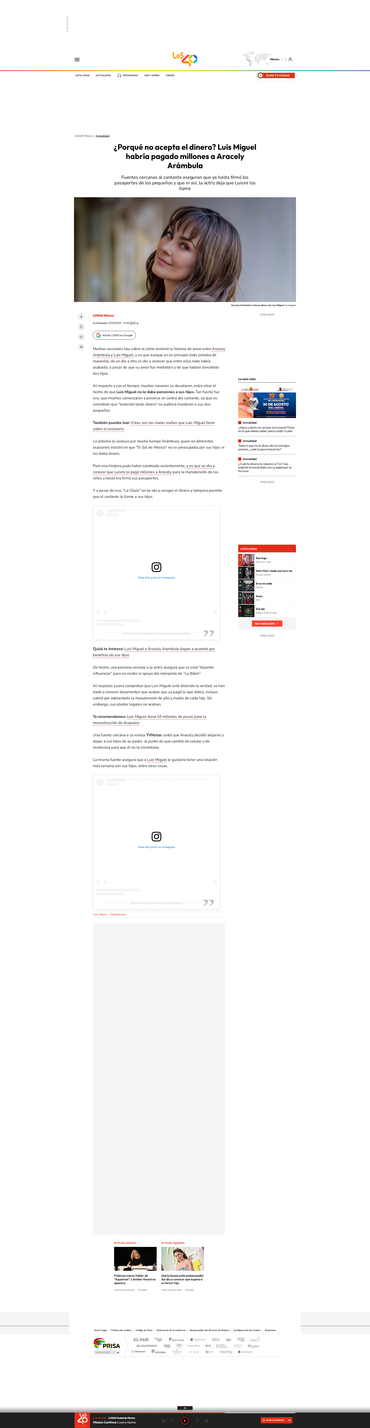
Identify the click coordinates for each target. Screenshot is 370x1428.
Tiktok (166, 1304)
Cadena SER (214, 1340)
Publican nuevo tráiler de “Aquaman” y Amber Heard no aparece (135, 1279)
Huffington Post (146, 1344)
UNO (167, 1344)
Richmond (138, 1350)
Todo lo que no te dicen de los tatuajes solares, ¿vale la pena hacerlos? (263, 447)
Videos (170, 75)
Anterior (163, 1420)
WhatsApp (81, 336)
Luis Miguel (157, 759)
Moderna (157, 1350)
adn (239, 1340)
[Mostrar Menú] (79, 59)
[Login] (290, 59)
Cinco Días (193, 1344)
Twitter (81, 326)
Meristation (244, 1350)
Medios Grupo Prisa (106, 1352)
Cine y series (152, 75)
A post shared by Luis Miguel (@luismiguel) (156, 903)
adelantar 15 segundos (197, 1420)
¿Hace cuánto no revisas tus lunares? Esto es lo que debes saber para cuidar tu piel (266, 429)
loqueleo (226, 1350)
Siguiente (206, 1420)
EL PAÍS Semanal (222, 1344)
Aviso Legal (100, 1330)
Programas (130, 75)
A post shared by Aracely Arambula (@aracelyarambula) (156, 633)
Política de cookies (121, 1330)
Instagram (181, 1304)
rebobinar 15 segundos (172, 1420)
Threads (204, 1304)
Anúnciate (270, 1330)
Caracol (253, 1340)
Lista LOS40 (82, 75)
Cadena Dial (208, 1344)
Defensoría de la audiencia (171, 1330)
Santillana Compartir (198, 1340)
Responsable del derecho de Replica (209, 1330)
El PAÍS (141, 1340)
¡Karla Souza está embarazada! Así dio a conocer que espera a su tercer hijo (182, 1279)
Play (185, 1420)
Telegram (81, 346)
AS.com (226, 1340)
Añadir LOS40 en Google (117, 335)
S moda (209, 1350)
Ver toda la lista (265, 623)
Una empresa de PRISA (107, 1343)
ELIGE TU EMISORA (275, 1420)
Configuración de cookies (247, 1330)
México (274, 59)
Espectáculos (118, 914)
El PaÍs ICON (193, 1350)
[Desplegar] (185, 1408)
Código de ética (144, 1330)
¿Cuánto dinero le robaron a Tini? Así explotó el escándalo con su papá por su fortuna (265, 467)
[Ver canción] (248, 560)
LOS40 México (185, 59)
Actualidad (103, 75)
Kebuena (250, 1344)
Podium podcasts (176, 1350)
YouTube (173, 1304)
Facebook (81, 316)
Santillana (177, 1340)
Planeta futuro (236, 1344)
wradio (178, 1344)
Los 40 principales (159, 1340)
